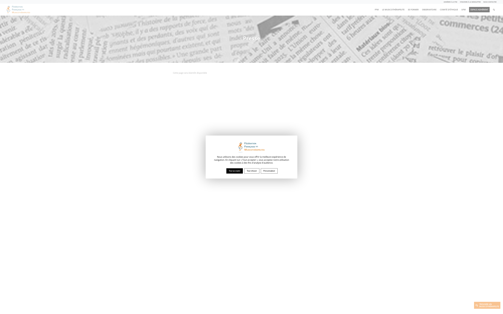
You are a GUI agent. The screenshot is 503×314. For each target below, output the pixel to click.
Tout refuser (252, 171)
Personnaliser (269, 171)
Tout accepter (234, 171)
